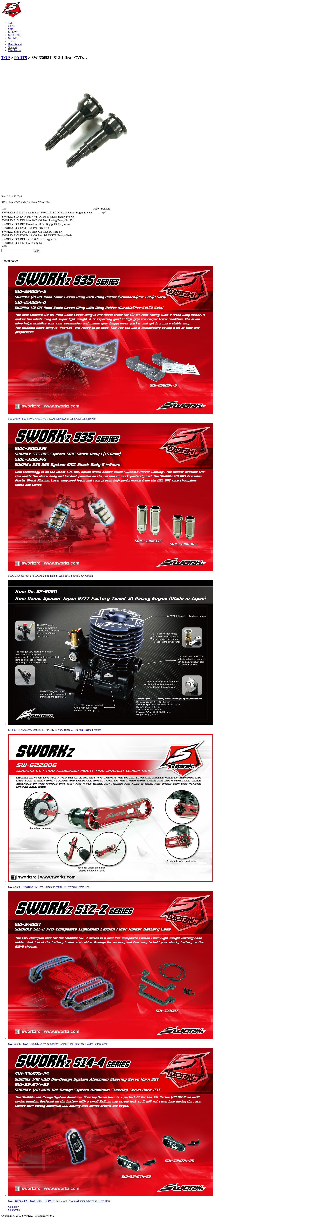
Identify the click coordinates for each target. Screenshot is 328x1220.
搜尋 (4, 246)
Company (13, 1206)
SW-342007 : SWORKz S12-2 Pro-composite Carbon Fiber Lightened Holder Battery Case (57, 1043)
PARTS (20, 57)
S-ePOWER (15, 34)
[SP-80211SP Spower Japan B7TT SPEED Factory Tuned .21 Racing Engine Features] (110, 724)
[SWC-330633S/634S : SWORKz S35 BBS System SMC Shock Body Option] (110, 569)
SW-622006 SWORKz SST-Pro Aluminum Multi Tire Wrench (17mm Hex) (49, 886)
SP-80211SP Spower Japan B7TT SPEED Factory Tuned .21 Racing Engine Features (54, 729)
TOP (5, 57)
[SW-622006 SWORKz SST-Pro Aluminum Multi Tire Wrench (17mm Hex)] (110, 881)
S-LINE (12, 38)
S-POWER (14, 31)
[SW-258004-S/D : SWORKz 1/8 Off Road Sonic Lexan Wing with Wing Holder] (110, 412)
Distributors (14, 50)
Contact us (14, 1209)
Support (12, 47)
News (11, 25)
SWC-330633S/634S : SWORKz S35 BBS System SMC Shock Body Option (50, 575)
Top (10, 22)
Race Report (15, 44)
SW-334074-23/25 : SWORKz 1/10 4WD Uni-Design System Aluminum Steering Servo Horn (59, 1200)
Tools (11, 41)
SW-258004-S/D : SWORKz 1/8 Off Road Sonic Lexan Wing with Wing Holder (52, 418)
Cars (10, 28)
